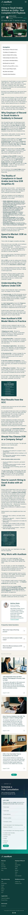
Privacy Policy (4, 900)
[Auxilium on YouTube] (15, 913)
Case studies (4, 868)
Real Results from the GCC (9, 63)
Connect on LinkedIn (14, 619)
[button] (25, 1)
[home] (6, 2)
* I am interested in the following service (13, 825)
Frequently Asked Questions (9, 74)
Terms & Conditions (5, 898)
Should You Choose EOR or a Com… (11, 66)
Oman (16, 872)
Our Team (3, 866)
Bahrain (16, 870)
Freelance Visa (18, 883)
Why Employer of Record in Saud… (10, 49)
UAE (16, 863)
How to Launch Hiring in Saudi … (10, 68)
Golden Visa (17, 881)
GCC (16, 873)
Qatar (16, 868)
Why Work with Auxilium (8, 71)
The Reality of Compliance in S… (10, 52)
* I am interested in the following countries (13, 830)
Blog (2, 870)
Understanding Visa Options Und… (10, 57)
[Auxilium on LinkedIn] (13, 913)
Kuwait (16, 866)
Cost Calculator (18, 875)
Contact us (3, 905)
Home (2, 863)
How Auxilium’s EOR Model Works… (10, 60)
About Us (3, 864)
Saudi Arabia (17, 864)
